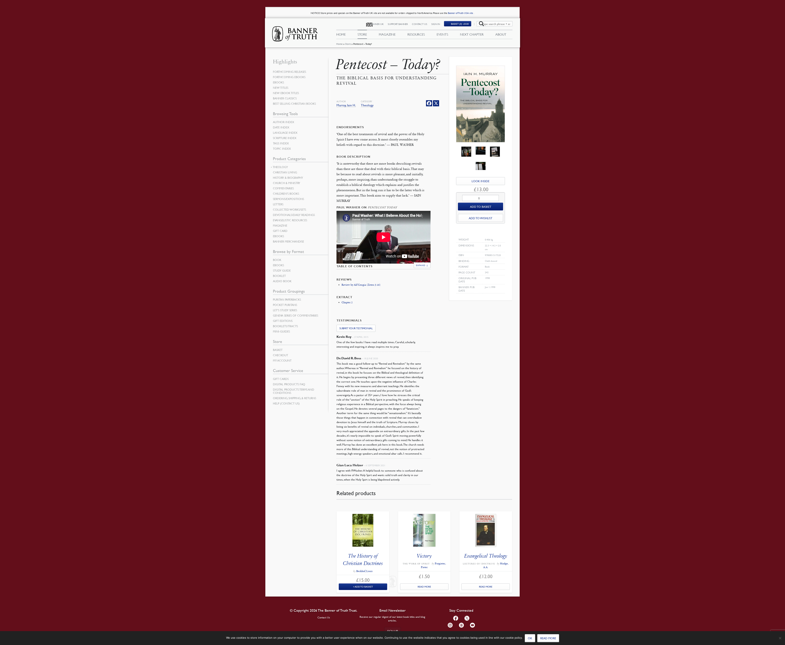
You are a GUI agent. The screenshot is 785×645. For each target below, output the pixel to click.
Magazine (387, 34)
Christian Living (285, 172)
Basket (278, 349)
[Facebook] (429, 103)
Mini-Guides (281, 331)
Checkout (280, 355)
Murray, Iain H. (346, 105)
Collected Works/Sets (289, 209)
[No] (780, 638)
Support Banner (398, 24)
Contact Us (419, 24)
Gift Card (280, 230)
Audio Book (282, 281)
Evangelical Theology (485, 556)
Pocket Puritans (285, 304)
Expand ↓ (422, 265)
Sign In (435, 24)
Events (442, 34)
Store (348, 43)
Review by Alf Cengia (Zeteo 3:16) (361, 285)
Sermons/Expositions (288, 198)
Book (277, 259)
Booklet (279, 275)
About (500, 34)
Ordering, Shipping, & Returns (294, 398)
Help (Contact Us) (286, 403)
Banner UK (377, 24)
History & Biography (288, 177)
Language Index (285, 132)
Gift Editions (283, 320)
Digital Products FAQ (289, 384)
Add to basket (480, 206)
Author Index (283, 122)
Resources (416, 34)
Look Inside (480, 181)
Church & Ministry (286, 182)
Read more (548, 638)
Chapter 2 (347, 302)
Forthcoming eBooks (289, 77)
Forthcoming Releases (289, 71)
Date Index (281, 127)
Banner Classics (285, 98)
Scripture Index (284, 137)
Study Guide (282, 270)
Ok (530, 638)
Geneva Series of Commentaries (295, 315)
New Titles (280, 87)
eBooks (278, 82)
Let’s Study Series (285, 310)
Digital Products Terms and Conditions (293, 391)
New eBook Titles (286, 92)
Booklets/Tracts (285, 326)
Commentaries (283, 188)
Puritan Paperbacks (287, 299)
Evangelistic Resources (290, 220)
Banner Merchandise (288, 241)
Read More (424, 586)
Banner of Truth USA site (461, 13)
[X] (436, 103)
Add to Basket (364, 586)
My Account (282, 360)
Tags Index (281, 143)
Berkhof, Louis (364, 571)
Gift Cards (281, 378)
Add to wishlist (480, 218)
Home (339, 43)
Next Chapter (472, 34)
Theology (367, 105)
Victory (424, 556)
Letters (278, 204)
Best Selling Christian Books (294, 103)
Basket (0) (460, 23)
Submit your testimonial (356, 328)
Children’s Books (286, 193)
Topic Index (282, 148)
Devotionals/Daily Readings (294, 214)
